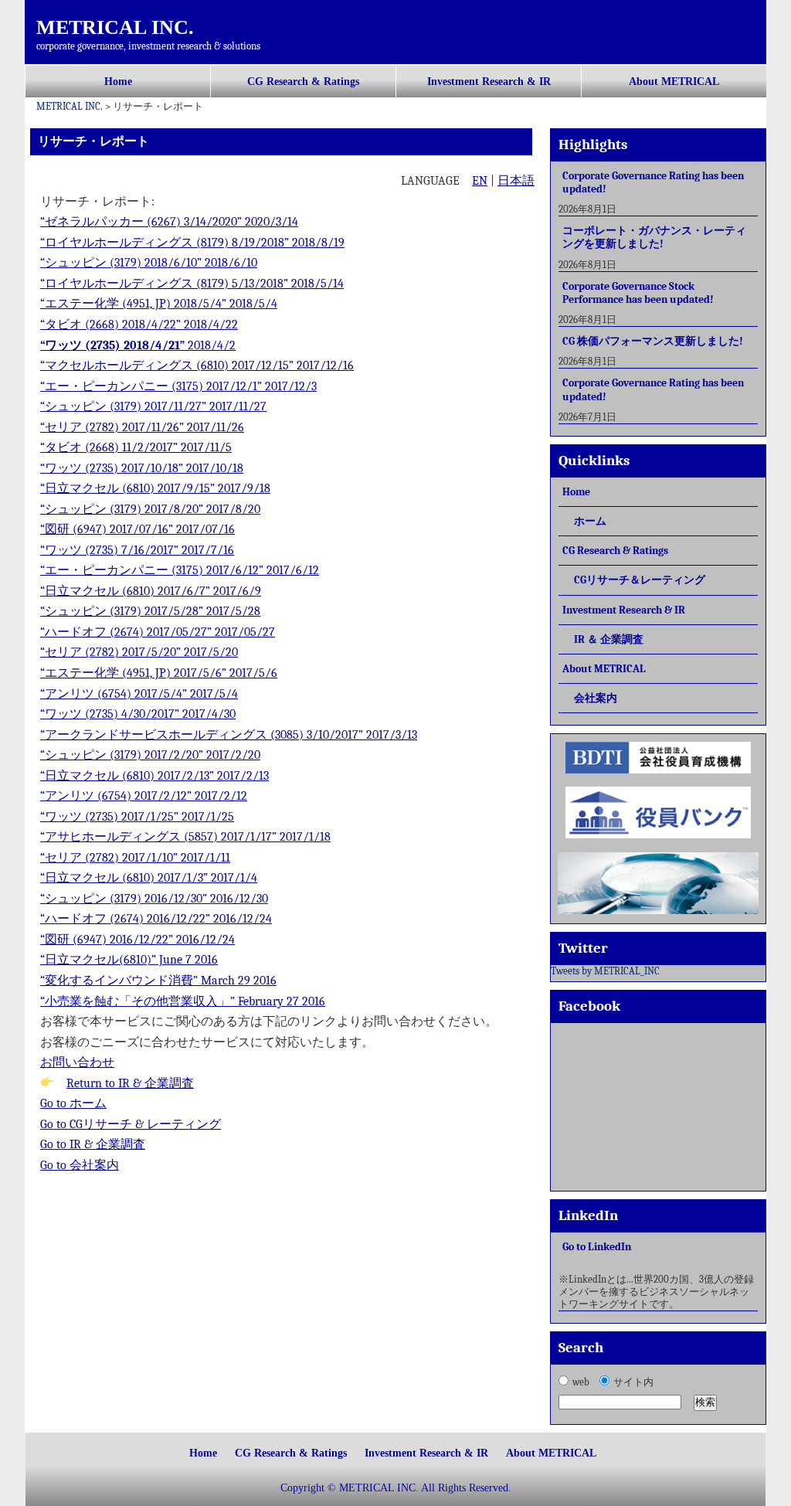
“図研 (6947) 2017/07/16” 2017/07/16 (137, 529)
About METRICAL (674, 81)
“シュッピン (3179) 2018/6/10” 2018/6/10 (148, 263)
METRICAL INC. (115, 27)
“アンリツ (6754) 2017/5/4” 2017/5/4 (139, 694)
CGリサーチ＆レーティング (639, 579)
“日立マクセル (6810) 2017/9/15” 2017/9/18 (155, 488)
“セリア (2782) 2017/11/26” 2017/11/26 (142, 427)
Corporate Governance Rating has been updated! (653, 182)
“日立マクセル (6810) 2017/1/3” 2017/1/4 (148, 878)
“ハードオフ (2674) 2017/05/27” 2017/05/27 (157, 632)
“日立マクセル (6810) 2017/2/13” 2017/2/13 (154, 776)
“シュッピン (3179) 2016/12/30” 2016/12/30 (154, 899)
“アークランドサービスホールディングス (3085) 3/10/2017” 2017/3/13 (228, 735)
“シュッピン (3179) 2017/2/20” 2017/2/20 (150, 755)
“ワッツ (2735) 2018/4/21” (112, 345)
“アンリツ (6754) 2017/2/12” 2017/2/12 (143, 796)
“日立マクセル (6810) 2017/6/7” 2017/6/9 (150, 591)
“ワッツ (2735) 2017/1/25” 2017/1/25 (137, 817)
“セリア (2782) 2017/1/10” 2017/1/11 (135, 858)
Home (118, 81)
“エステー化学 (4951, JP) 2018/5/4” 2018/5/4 (158, 304)
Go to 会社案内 (79, 1165)
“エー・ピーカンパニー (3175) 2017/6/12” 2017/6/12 (179, 570)
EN (479, 181)
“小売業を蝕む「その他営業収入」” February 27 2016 (182, 1001)
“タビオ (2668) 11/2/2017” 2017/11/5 (136, 447)
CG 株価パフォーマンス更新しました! (652, 341)
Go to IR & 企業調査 (92, 1144)
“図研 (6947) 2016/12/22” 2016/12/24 (137, 940)
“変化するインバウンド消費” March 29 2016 (158, 981)
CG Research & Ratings (303, 81)
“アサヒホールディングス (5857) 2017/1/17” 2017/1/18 (185, 837)
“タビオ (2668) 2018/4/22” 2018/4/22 (139, 324)
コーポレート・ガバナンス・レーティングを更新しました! (654, 237)
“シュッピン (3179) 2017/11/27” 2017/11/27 (153, 406)
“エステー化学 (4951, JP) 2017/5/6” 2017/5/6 (158, 673)
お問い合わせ (77, 1062)
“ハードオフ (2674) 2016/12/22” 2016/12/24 (156, 919)
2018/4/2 (210, 345)
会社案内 (595, 698)
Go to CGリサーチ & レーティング (130, 1124)
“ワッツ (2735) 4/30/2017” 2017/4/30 (138, 714)
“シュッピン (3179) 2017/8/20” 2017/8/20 (150, 509)
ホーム (590, 521)
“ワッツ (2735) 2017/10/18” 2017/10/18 (141, 468)
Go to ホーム (73, 1103)
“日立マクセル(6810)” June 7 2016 (129, 960)
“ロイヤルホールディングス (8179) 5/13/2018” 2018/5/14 (192, 284)
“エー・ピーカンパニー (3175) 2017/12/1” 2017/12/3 (178, 386)
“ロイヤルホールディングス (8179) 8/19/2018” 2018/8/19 (192, 243)
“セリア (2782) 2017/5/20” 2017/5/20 (139, 652)
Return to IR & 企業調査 (130, 1083)
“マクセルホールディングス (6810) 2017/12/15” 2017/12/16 (197, 365)
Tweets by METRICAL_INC (605, 971)
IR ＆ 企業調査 (608, 639)
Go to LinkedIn (596, 1246)
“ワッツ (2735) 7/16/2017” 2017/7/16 (137, 550)
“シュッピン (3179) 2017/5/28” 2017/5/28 (150, 611)
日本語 (516, 181)
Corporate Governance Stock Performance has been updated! (638, 293)
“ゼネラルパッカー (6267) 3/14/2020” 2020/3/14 (169, 222)
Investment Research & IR (489, 81)
